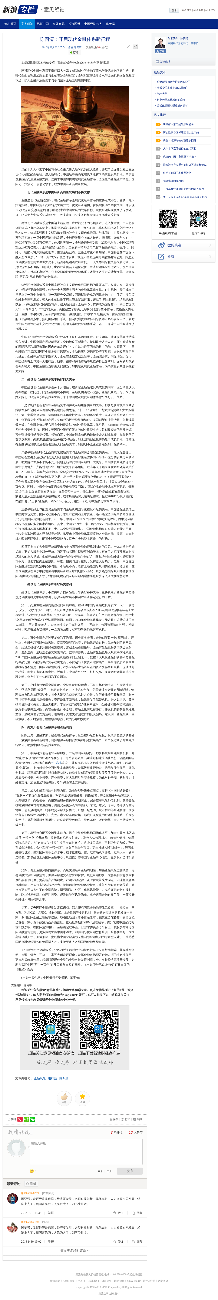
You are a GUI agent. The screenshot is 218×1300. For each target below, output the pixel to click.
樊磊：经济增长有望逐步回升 (179, 140)
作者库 (110, 24)
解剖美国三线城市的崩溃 (171, 99)
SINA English (134, 1280)
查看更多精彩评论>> (74, 1250)
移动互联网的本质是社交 (177, 172)
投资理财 (74, 24)
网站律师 (119, 1280)
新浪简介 (55, 1280)
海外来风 (59, 24)
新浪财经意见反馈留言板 (90, 1274)
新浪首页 (198, 10)
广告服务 (81, 1280)
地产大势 (162, 93)
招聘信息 (106, 1280)
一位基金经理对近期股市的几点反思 (183, 188)
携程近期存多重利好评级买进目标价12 (185, 164)
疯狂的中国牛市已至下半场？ (179, 156)
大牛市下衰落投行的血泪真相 (179, 148)
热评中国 (43, 24)
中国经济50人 (93, 24)
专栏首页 (10, 24)
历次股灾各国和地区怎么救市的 (181, 132)
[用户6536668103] (12, 1231)
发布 (129, 1171)
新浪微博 (165, 61)
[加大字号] (135, 47)
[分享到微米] (20, 1119)
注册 (109, 1171)
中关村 (56, 763)
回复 (140, 1213)
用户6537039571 (30, 1193)
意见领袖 (27, 24)
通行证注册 (149, 1280)
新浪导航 (210, 10)
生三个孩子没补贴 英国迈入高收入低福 (185, 197)
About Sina (68, 1280)
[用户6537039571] (12, 1203)
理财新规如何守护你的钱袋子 (173, 81)
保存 (115, 1119)
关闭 (139, 1119)
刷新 (31, 1183)
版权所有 (114, 1293)
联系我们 (94, 1280)
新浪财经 (186, 10)
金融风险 (40, 1078)
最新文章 (160, 72)
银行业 (52, 1078)
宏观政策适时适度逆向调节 (172, 105)
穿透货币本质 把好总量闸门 (172, 87)
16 (131, 1132)
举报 (51, 1213)
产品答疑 (163, 1280)
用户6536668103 (30, 1222)
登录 (100, 1171)
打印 (127, 1119)
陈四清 (63, 1078)
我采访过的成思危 (173, 180)
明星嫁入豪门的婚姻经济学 (178, 124)
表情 (34, 1172)
